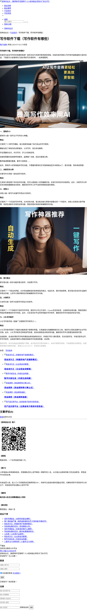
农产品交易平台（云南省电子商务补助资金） (24, 406)
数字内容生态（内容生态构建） (18, 378)
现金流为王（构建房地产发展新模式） (21, 359)
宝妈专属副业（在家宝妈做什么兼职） (18, 529)
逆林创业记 (8, 28)
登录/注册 (7, 24)
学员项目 (7, 13)
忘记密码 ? (17, 573)
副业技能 (7, 6)
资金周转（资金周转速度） (16, 397)
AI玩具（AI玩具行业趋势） (14, 534)
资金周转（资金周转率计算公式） (19, 388)
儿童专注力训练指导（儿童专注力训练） (19, 541)
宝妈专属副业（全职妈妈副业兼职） (17, 519)
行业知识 (7, 11)
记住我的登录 (7, 573)
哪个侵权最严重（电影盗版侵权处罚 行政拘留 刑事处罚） (26, 521)
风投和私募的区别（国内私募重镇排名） (19, 531)
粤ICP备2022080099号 (8, 551)
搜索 (6, 19)
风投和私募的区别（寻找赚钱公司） (17, 526)
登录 (1, 417)
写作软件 (9, 350)
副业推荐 (7, 8)
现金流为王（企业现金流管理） (18, 369)
